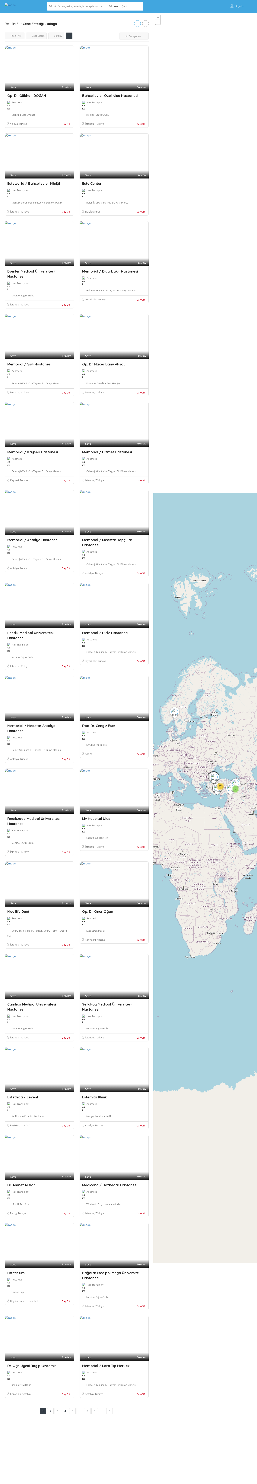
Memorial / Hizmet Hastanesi (107, 452)
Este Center (92, 183)
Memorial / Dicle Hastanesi (105, 632)
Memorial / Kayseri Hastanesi (32, 452)
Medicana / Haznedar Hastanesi (109, 1185)
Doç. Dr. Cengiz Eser (98, 725)
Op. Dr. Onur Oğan (97, 911)
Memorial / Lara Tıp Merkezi (106, 1365)
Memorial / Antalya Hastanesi (32, 540)
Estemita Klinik (94, 1097)
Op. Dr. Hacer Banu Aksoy (103, 364)
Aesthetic (17, 102)
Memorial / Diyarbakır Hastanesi (110, 271)
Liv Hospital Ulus (96, 818)
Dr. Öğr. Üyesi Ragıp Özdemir (31, 1365)
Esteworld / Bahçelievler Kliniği (33, 183)
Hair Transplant (95, 102)
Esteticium (16, 1273)
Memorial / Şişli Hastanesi (29, 364)
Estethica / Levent (22, 1097)
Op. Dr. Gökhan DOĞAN (26, 95)
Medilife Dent (18, 911)
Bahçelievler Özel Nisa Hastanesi (110, 95)
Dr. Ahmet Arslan (21, 1185)
